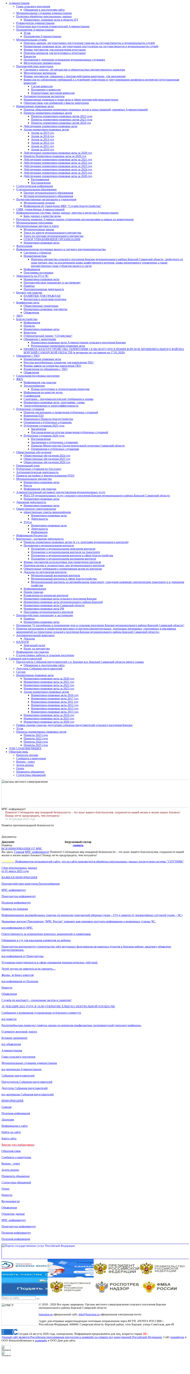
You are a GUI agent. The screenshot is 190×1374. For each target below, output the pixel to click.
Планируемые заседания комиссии (53, 92)
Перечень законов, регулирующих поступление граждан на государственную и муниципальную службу (89, 43)
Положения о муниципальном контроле (49, 545)
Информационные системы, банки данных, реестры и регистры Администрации (67, 212)
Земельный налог (35, 645)
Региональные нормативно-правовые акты (58, 345)
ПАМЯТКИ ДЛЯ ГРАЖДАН (42, 295)
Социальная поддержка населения (37, 375)
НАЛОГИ (22, 641)
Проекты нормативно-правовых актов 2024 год (61, 122)
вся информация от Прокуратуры (22, 956)
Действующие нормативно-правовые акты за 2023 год (58, 166)
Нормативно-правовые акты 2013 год (54, 711)
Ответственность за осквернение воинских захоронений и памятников (46, 934)
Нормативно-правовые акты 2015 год (54, 708)
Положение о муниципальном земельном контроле (63, 548)
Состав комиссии (42, 86)
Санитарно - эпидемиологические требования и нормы (58, 399)
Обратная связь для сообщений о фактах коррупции (56, 102)
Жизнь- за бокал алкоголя (17, 975)
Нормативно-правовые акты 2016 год (54, 695)
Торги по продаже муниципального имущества (53, 236)
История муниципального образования (48, 196)
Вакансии (30, 56)
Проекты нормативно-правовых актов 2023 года (61, 119)
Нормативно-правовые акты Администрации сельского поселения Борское (78, 342)
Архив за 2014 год (42, 136)
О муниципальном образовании (36, 189)
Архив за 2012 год (42, 142)
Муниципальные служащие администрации (44, 13)
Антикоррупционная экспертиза (44, 96)
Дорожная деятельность (31, 502)
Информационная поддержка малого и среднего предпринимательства (61, 249)
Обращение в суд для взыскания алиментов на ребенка (36, 940)
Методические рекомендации (42, 63)
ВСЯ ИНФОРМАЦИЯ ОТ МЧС (21, 848)
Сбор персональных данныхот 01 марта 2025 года (19, 869)
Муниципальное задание (39, 202)
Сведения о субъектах (37, 252)
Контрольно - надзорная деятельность (40, 538)
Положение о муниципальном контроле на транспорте (65, 552)
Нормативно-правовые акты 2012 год (54, 705)
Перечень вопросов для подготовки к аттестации (55, 53)
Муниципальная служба (31, 39)
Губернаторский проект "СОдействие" (48, 335)
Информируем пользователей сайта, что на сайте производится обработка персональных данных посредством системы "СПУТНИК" (92, 861)
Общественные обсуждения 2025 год (47, 458)
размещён (41, 1340)
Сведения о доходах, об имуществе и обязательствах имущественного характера (74, 69)
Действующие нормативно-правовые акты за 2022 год (58, 162)
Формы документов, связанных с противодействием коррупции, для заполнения (74, 76)
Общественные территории (41, 305)
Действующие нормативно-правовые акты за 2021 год (58, 159)
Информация (32, 269)
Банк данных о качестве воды (42, 216)
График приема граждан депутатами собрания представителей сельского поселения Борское (74, 725)
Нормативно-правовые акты (41, 242)
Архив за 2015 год (42, 132)
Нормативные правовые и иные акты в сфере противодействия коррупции (71, 99)
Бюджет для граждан (29, 292)
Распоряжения (40, 179)
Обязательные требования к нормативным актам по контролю (63, 568)
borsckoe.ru (46, 1314)
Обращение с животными (40, 339)
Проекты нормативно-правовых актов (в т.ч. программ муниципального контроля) (76, 542)
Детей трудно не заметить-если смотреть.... (28, 968)
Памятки (29, 285)
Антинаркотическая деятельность (37, 472)
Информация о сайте (14, 1125)
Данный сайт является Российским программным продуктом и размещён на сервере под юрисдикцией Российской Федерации (81, 1337)
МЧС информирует (37, 851)
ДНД (19, 315)
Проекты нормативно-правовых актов (48, 112)
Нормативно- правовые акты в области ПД (51, 19)
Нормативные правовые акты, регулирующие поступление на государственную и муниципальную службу (91, 46)
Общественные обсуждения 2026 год (47, 462)
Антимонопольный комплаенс (35, 635)
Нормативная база (35, 255)
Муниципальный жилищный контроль (55, 575)
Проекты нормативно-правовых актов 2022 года (61, 116)
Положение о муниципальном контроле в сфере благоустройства (72, 555)
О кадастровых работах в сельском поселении (45, 655)
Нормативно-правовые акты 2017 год (54, 698)
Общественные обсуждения (33, 452)
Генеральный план (28, 465)
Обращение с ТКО (28, 355)
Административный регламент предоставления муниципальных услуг (61, 492)
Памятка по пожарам (14, 908)
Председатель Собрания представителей (26, 1081)
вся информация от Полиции (19, 981)
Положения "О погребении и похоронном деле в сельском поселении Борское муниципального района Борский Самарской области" (100, 625)
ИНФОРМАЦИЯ (12, 1100)
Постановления (41, 182)
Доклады (29, 638)
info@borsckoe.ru (89, 1314)
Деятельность (39, 518)
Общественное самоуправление (36, 508)
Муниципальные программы (34, 222)
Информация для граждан (40, 382)
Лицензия (7, 1119)
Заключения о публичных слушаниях (54, 442)
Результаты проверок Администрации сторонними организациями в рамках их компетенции (75, 219)
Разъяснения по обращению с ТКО (46, 369)
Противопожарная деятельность (44, 289)
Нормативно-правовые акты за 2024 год (49, 715)
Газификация (32, 395)
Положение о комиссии (46, 89)
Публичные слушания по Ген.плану (38, 468)
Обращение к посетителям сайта (44, 9)
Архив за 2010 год (42, 149)
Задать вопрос (25, 765)
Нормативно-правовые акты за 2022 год (49, 685)
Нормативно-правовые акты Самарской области (54, 605)
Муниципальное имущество (34, 478)
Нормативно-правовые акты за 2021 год (49, 681)
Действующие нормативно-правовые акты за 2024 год (58, 169)
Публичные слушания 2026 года (44, 435)
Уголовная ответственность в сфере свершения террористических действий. (49, 962)
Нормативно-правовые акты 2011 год (54, 701)
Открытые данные (13, 1213)
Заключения (38, 429)
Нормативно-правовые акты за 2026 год (49, 721)
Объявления (31, 312)
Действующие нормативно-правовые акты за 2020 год (58, 152)
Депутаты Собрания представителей (39, 668)
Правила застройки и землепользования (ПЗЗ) (45, 475)
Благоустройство (26, 319)
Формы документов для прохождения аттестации (55, 49)
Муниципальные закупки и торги (37, 226)
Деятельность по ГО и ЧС (32, 275)
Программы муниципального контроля (48, 612)
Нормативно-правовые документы (45, 309)
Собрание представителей (25, 658)
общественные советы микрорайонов (47, 512)
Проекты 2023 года (36, 735)
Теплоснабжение (34, 385)
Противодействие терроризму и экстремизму (52, 282)
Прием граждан (33, 592)
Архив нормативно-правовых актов (46, 129)
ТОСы (28, 522)
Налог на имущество (37, 648)
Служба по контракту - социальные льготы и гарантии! (36, 1000)
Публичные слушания (30, 409)
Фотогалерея (24, 246)
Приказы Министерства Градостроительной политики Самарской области (78, 445)
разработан (177, 1337)
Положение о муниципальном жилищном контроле (63, 558)
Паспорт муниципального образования (48, 192)
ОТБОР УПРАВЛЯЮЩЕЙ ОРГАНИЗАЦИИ (52, 239)
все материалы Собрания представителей (27, 1094)
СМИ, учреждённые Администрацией (40, 209)
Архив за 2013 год (42, 139)
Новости (6, 987)
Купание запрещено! (14, 1037)
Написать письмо (27, 755)
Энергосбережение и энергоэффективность (51, 405)
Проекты (29, 325)
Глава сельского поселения (33, 6)
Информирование (35, 588)
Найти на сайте (11, 1132)
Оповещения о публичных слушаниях (48, 422)
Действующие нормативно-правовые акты (50, 126)
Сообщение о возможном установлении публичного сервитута (41, 1012)
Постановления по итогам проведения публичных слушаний (69, 432)
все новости (9, 1019)
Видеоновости (10, 1201)
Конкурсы (30, 332)
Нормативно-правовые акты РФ (44, 608)
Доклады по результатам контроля (45, 572)
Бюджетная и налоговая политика (45, 299)
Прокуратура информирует (18, 896)
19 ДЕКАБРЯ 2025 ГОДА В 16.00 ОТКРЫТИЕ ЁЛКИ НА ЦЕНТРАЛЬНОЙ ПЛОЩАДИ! (58, 1006)
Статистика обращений (31, 775)
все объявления (11, 1044)
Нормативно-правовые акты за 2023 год (49, 688)
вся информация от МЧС (17, 927)
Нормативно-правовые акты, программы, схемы (54, 402)
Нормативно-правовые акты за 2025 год (49, 718)
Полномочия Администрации (35, 29)
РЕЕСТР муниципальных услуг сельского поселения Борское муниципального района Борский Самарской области (97, 495)
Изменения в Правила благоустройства (48, 419)
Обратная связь (18, 751)
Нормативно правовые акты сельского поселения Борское (60, 598)
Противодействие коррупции (34, 66)
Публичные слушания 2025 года (44, 425)
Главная (19, 851)
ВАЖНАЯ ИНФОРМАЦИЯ (19, 877)
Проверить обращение (30, 771)
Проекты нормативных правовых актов (41, 731)
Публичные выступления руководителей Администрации (52, 26)
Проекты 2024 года (36, 741)
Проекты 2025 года (36, 745)
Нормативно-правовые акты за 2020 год (49, 678)
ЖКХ (19, 379)
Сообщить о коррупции (31, 758)
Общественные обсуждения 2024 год (47, 455)
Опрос (20, 768)
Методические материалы (40, 72)
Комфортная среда (27, 302)
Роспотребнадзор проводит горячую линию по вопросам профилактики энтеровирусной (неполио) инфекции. (71, 1025)
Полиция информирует (16, 902)
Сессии (20, 671)
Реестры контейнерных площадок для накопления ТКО (59, 362)
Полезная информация (15, 1113)
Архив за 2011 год (42, 146)
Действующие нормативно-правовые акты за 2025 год (58, 172)
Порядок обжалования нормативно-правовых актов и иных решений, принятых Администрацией (86, 109)
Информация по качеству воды (43, 392)
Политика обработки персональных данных (44, 16)
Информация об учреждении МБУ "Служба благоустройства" (62, 206)
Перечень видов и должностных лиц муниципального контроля (64, 565)
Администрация (19, 3)
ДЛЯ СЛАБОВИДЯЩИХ (25, 748)
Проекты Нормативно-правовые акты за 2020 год (55, 156)
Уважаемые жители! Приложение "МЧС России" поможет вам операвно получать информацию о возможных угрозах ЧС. (78, 921)
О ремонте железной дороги (19, 1031)
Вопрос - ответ (25, 761)
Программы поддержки (38, 272)
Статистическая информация (34, 186)
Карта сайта (8, 1138)
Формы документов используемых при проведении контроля (62, 562)
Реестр (28, 485)
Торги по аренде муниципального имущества (52, 232)
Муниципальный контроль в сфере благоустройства (64, 578)
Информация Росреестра (31, 535)
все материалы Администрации (21, 1069)
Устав (27, 33)
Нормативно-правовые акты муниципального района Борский (63, 602)
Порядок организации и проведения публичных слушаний (61, 412)
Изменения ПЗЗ (34, 415)
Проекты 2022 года (36, 738)
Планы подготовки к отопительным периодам (60, 389)
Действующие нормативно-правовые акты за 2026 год (58, 176)
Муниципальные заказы (39, 229)
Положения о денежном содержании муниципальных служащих (64, 59)
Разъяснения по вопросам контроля (46, 595)
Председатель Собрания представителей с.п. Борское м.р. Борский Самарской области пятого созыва (80, 661)
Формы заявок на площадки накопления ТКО (52, 365)
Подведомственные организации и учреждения (46, 199)
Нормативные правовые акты (35, 106)
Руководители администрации (35, 23)
